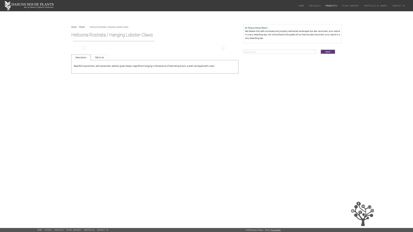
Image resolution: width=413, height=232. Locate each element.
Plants (82, 26)
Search (327, 52)
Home (301, 5)
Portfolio (89, 230)
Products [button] (330, 5)
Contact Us (398, 5)
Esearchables (276, 230)
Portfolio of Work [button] (375, 5)
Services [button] (314, 5)
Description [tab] (81, 57)
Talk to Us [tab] (99, 57)
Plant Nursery (350, 5)
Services (59, 230)
